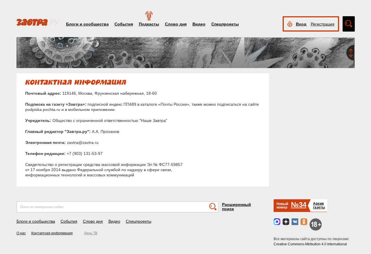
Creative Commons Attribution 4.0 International (310, 244)
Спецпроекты (225, 24)
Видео (198, 24)
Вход (301, 24)
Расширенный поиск (236, 206)
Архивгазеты (319, 205)
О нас (21, 233)
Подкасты (149, 24)
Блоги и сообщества (87, 24)
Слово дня (176, 24)
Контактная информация (52, 233)
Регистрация (322, 24)
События (123, 24)
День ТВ (90, 233)
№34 (298, 205)
